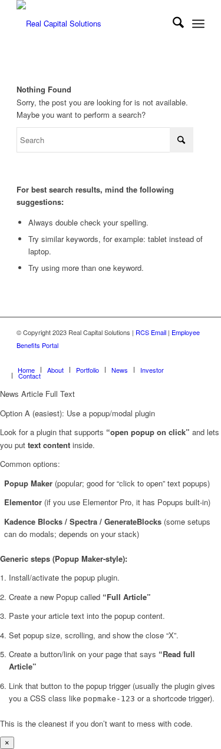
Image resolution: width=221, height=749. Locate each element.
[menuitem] (172, 23)
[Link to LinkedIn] (142, 357)
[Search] (172, 23)
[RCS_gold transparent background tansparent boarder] (92, 23)
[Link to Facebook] (178, 357)
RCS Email (151, 332)
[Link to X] (160, 357)
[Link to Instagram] (195, 357)
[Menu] (198, 23)
